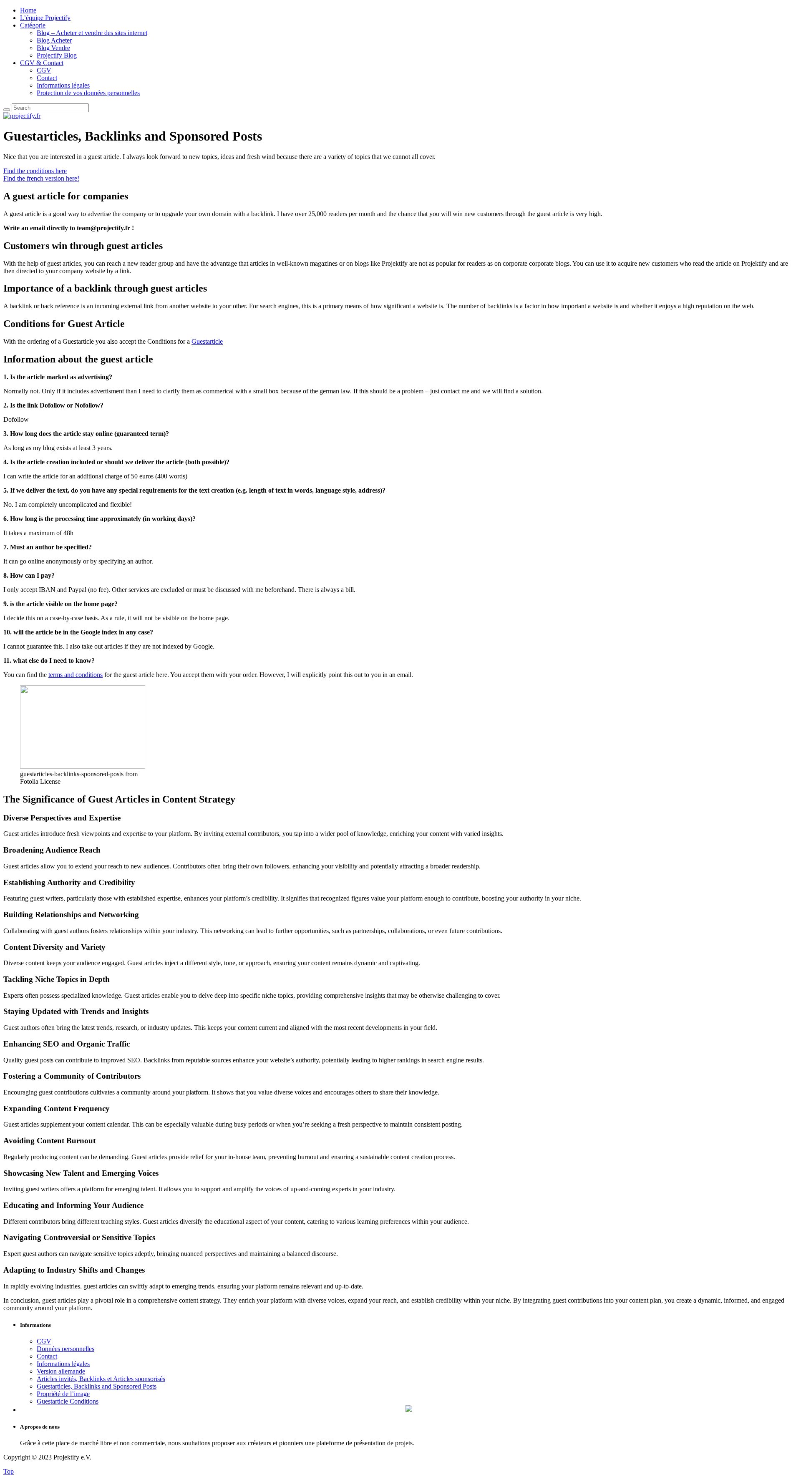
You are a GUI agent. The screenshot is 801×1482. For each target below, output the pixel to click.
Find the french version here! (41, 178)
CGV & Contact (41, 62)
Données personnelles (65, 1348)
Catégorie (32, 25)
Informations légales (63, 85)
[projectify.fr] (21, 115)
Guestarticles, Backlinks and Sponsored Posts (96, 1386)
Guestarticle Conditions (67, 1401)
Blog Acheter (54, 40)
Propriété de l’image (63, 1393)
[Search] (6, 109)
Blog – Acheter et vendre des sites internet (92, 32)
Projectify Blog (57, 55)
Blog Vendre (53, 47)
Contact (47, 77)
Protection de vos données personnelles (88, 92)
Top (8, 1471)
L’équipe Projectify (45, 17)
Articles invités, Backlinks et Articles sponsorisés (101, 1378)
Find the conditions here (35, 170)
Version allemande (61, 1371)
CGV (44, 70)
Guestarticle (207, 341)
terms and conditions (75, 674)
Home (28, 10)
